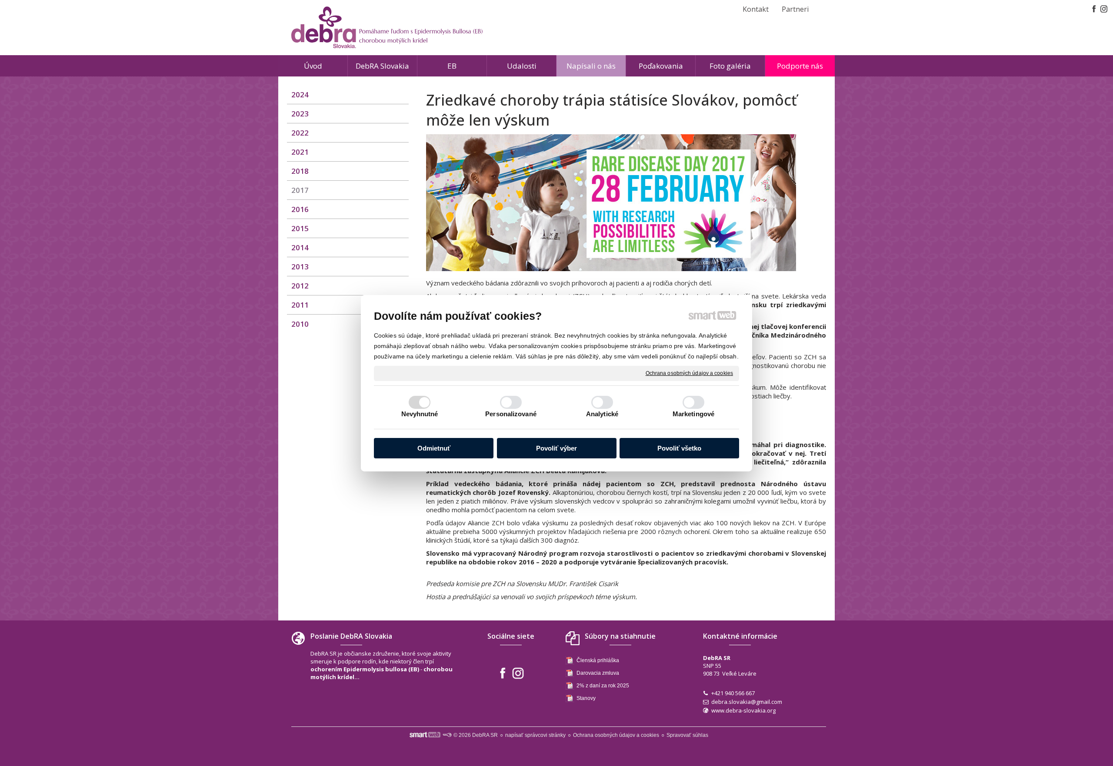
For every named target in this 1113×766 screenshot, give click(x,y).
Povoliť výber (556, 448)
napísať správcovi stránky (535, 735)
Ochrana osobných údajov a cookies (689, 373)
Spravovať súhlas (687, 735)
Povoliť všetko (679, 448)
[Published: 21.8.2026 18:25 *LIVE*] (447, 735)
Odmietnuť (433, 448)
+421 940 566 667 (733, 693)
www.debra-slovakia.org (743, 710)
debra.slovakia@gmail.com (746, 702)
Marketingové (693, 414)
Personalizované (511, 414)
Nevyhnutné (419, 414)
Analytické (602, 414)
